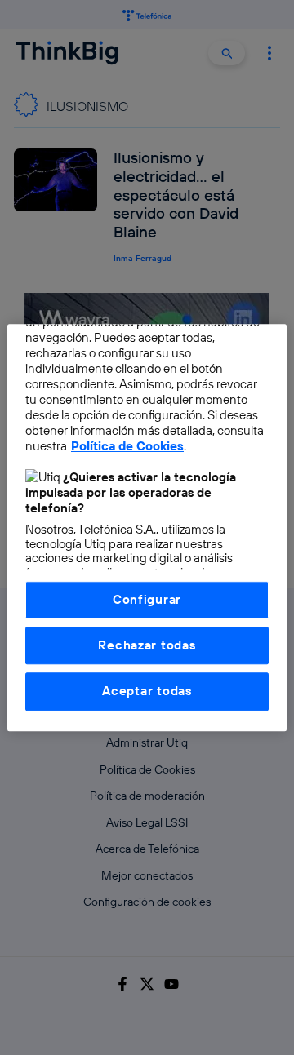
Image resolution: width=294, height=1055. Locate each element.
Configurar (147, 599)
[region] (147, 527)
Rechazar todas (146, 645)
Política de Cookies (127, 446)
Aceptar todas (147, 691)
